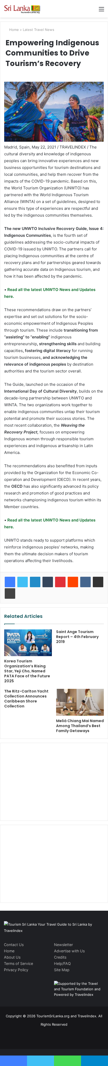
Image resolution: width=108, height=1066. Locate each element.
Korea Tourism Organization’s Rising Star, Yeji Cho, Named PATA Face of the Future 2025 (27, 671)
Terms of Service (18, 963)
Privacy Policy (16, 970)
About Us (12, 957)
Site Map (61, 970)
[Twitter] (22, 582)
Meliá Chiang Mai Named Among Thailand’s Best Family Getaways (80, 725)
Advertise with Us (69, 951)
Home (13, 30)
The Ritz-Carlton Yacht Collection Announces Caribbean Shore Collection (26, 699)
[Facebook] (10, 582)
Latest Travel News (38, 30)
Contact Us (14, 944)
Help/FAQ (62, 963)
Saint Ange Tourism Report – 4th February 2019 (77, 636)
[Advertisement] (54, 781)
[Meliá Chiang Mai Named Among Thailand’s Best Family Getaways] (80, 702)
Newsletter (63, 944)
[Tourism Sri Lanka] (25, 9)
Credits (60, 957)
